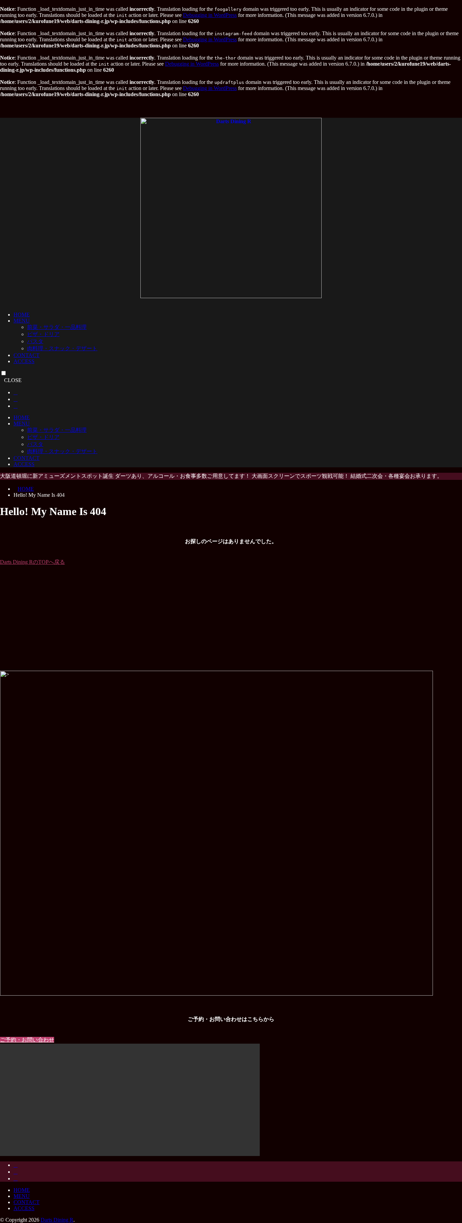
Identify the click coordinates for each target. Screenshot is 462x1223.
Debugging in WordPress (210, 15)
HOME (22, 314)
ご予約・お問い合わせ (27, 1040)
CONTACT (27, 355)
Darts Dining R (57, 1220)
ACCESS (24, 361)
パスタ (35, 341)
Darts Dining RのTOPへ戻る (32, 562)
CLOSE (13, 380)
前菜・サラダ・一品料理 (57, 327)
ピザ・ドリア (43, 334)
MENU (22, 321)
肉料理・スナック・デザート (62, 348)
